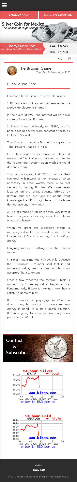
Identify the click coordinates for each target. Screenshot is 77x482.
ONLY (19, 15)
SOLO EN (58, 15)
